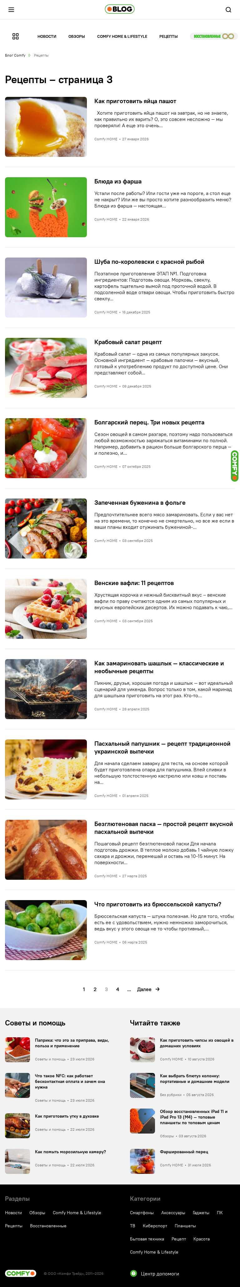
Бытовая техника (147, 1239)
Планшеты (185, 1226)
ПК (220, 1212)
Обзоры (76, 36)
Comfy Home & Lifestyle (122, 36)
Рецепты (168, 36)
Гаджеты (201, 1212)
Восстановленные (214, 36)
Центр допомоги (160, 1273)
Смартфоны (142, 1212)
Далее (144, 989)
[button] (11, 9)
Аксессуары (173, 1212)
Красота (201, 1239)
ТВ (132, 1226)
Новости (47, 36)
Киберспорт (155, 1226)
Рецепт (179, 1239)
